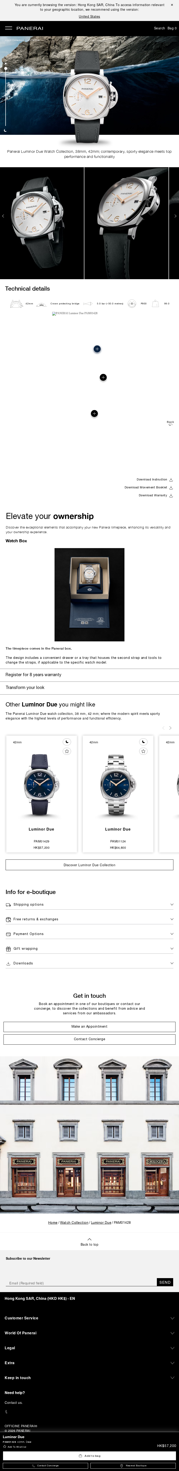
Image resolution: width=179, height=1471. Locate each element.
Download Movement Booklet (146, 487)
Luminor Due (33, 40)
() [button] (40, 1298)
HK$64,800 (118, 847)
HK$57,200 (166, 1446)
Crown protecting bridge (65, 304)
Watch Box (16, 540)
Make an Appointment (90, 1026)
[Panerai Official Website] (30, 28)
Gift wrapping (26, 948)
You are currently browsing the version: (65, 4)
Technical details (27, 288)
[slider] (5, 68)
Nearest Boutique (136, 1466)
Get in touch (89, 995)
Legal (10, 1347)
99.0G (168, 304)
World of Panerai (20, 1332)
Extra (10, 1362)
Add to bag (92, 1456)
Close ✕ (172, 4)
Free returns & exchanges (36, 919)
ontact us (14, 1402)
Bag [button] (172, 28)
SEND (165, 1282)
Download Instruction (152, 479)
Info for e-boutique (31, 891)
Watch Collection (14, 40)
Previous (3, 216)
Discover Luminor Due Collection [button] (90, 864)
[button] (5, 63)
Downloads (23, 963)
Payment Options (29, 934)
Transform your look (25, 688)
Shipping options (29, 904)
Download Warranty (153, 495)
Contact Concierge (48, 1466)
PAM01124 (118, 841)
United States (89, 16)
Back (170, 422)
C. (14, 1402)
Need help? (15, 1392)
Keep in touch (18, 1377)
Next (176, 216)
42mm (29, 304)
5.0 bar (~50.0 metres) (110, 304)
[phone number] (89, 1411)
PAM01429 (41, 841)
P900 (144, 304)
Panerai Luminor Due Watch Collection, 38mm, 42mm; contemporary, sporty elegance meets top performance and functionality (89, 154)
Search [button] (159, 28)
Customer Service (21, 1318)
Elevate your (50, 516)
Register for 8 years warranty (33, 675)
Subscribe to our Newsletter (28, 1258)
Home (53, 1222)
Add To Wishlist (17, 1447)
